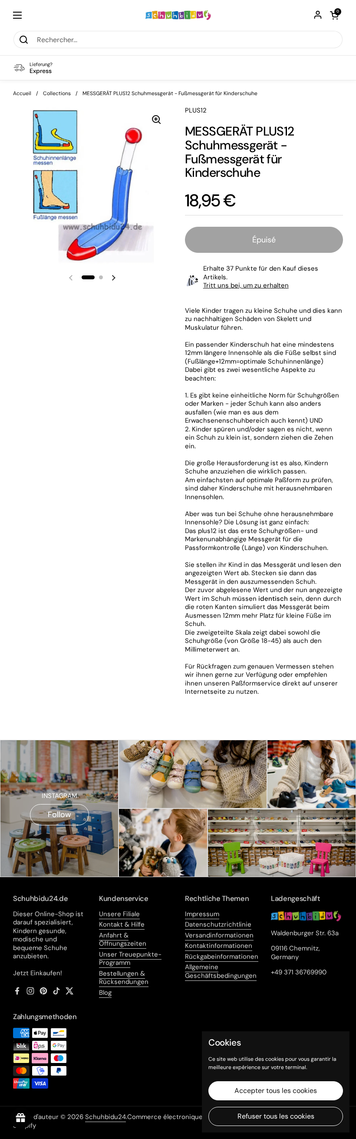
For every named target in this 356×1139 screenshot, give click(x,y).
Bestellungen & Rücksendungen (123, 978)
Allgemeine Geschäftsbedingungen (221, 971)
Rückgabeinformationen (221, 956)
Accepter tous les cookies (275, 1090)
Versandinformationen (219, 935)
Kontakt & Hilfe (122, 924)
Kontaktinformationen (218, 945)
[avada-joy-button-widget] (20, 1118)
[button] (334, 15)
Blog (105, 992)
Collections (57, 93)
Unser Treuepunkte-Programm (130, 958)
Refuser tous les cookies (275, 1116)
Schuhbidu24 (105, 1117)
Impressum (202, 914)
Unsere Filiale (119, 914)
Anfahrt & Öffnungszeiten (122, 939)
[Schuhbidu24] (178, 15)
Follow (59, 814)
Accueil (22, 93)
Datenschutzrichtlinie (218, 924)
